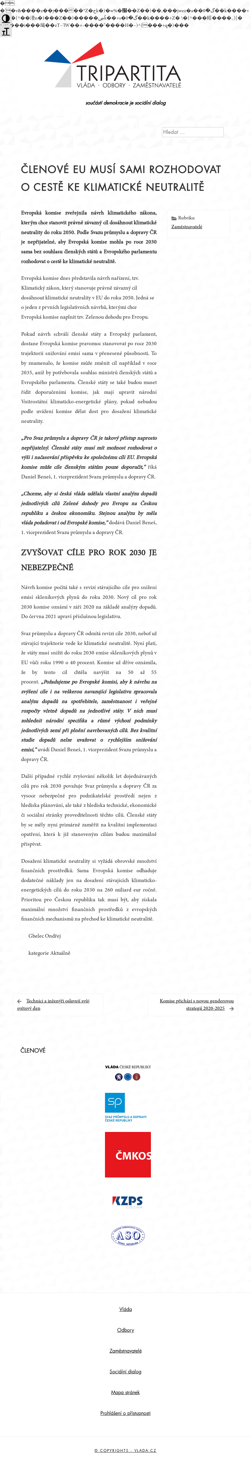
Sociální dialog (125, 1371)
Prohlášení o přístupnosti (125, 1413)
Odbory (125, 1330)
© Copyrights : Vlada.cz (125, 1450)
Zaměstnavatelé (186, 227)
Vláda (125, 1309)
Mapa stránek (125, 1392)
